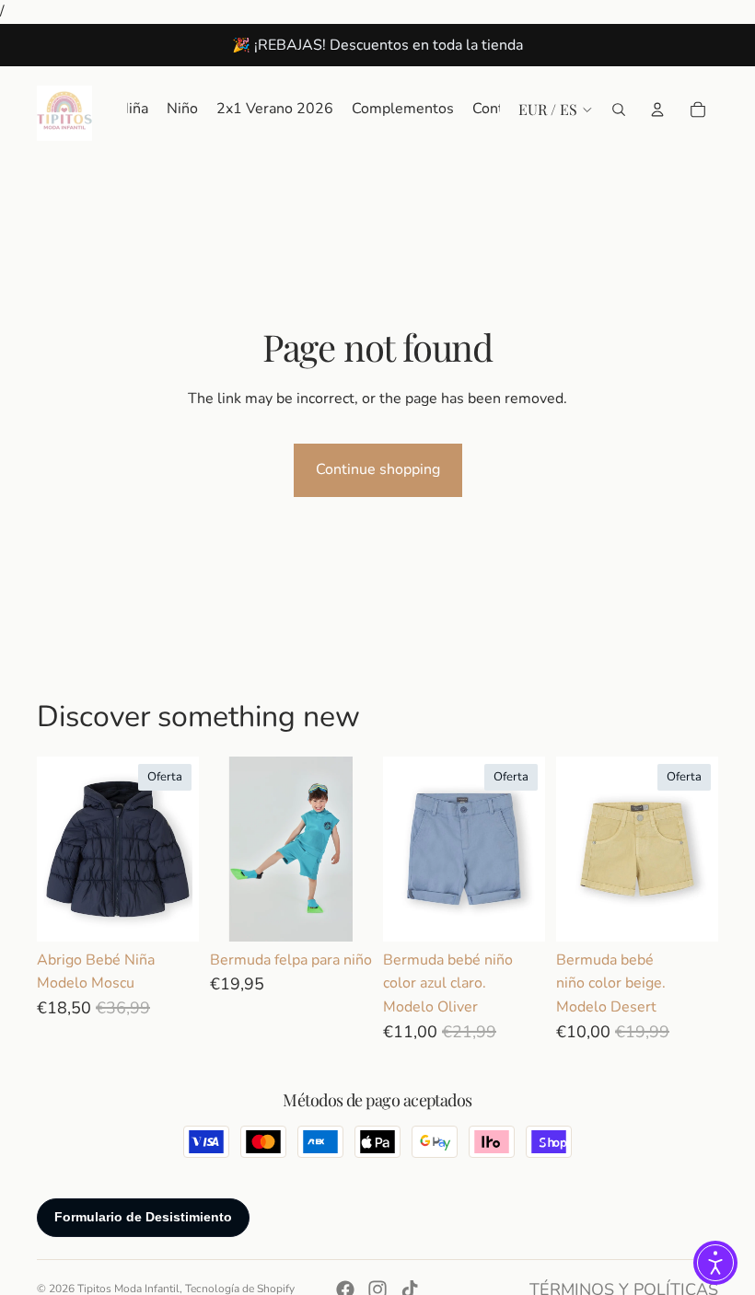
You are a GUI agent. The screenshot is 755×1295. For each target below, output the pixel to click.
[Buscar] (618, 108)
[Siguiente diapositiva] (351, 848)
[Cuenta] (657, 108)
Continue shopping (378, 469)
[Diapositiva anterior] (230, 848)
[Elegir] (170, 913)
